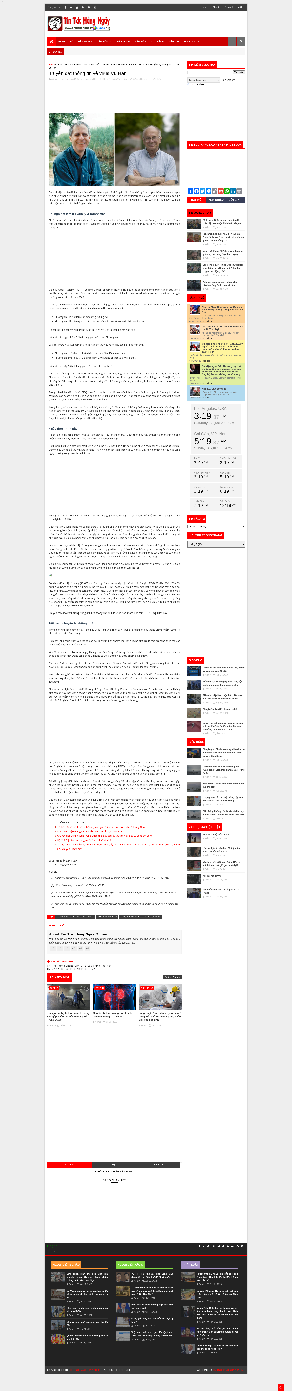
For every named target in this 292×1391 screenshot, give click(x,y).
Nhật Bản (199, 501)
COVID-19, (103, 78)
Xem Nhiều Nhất (216, 200)
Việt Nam (83, 41)
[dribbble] (223, 1246)
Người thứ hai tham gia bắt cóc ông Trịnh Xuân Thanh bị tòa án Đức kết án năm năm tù (217, 1277)
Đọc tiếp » (207, 321)
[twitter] (71, 7)
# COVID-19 (88, 916)
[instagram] (237, 1246)
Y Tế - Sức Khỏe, (154, 78)
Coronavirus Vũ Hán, (87, 78)
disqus (114, 1164)
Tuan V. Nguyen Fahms (64, 864)
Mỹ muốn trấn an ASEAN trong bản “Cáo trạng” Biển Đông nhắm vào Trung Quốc (224, 769)
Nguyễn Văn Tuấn (101, 64)
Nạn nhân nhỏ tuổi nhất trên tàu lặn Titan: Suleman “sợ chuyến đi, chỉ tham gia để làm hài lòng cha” (224, 237)
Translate (199, 84)
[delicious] (242, 1246)
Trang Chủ (65, 41)
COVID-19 (85, 64)
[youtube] (77, 7)
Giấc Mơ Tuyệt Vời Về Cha (216, 834)
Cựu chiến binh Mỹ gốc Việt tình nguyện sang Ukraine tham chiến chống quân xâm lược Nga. (87, 1277)
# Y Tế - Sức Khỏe (151, 916)
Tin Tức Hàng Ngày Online (84, 934)
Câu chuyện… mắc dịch (69, 849)
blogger (69, 1164)
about (216, 7)
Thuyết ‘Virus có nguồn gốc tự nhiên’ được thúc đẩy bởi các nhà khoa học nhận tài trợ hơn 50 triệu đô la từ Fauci (118, 844)
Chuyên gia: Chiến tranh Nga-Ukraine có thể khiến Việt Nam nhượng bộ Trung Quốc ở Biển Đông (224, 752)
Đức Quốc (225, 501)
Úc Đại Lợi (199, 487)
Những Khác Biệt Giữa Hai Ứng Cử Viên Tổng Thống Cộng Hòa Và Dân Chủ (222, 309)
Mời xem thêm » (71, 822)
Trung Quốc (226, 487)
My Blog (190, 41)
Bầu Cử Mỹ (196, 298)
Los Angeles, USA (210, 408)
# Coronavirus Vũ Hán (68, 916)
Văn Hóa (103, 41)
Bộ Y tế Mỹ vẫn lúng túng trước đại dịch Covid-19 (84, 840)
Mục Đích (157, 41)
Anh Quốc (225, 472)
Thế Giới (121, 41)
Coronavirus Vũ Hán (67, 64)
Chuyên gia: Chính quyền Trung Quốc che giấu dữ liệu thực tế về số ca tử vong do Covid (105, 835)
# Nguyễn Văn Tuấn (107, 916)
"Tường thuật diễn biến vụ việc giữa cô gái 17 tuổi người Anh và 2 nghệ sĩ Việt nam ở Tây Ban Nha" (152, 1290)
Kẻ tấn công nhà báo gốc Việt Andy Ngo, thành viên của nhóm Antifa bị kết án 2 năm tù (217, 1331)
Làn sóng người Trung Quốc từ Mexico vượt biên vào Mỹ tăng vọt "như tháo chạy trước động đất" (223, 268)
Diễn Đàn (140, 41)
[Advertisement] (183, 23)
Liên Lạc (174, 41)
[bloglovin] (89, 7)
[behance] (232, 1246)
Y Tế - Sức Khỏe (141, 64)
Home (204, 7)
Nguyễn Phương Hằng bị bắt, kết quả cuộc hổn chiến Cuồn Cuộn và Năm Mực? (217, 1294)
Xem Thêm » (174, 977)
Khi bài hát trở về (212, 876)
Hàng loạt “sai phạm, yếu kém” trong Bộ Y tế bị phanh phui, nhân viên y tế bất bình (160, 1016)
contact (228, 7)
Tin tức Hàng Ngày (70, 938)
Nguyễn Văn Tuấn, (118, 78)
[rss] (83, 7)
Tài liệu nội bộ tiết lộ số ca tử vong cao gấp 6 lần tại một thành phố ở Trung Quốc (101, 827)
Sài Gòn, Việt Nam (211, 434)
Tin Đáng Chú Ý (200, 212)
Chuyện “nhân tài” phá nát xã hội (220, 709)
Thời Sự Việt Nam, (136, 78)
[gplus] (208, 1246)
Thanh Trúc (147, 988)
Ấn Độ (197, 458)
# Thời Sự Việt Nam (129, 916)
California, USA (228, 458)
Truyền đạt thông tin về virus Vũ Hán (88, 73)
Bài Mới (197, 199)
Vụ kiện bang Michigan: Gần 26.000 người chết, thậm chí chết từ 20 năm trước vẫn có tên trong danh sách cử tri (222, 347)
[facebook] (65, 7)
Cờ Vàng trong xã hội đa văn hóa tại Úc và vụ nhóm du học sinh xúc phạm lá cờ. (87, 1294)
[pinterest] (95, 7)
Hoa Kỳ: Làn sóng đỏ (214, 388)
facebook (158, 1164)
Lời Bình (235, 199)
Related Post (59, 977)
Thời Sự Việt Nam (121, 64)
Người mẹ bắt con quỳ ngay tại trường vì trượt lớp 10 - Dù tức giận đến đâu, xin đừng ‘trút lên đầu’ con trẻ (223, 726)
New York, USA (202, 472)
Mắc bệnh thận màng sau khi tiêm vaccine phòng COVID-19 (89, 831)
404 (240, 7)
